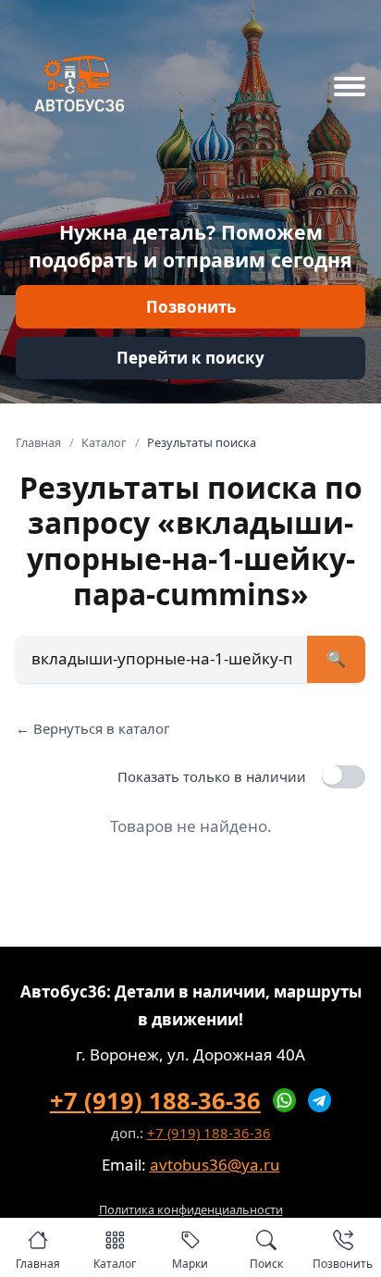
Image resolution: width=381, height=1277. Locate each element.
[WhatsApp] (285, 1100)
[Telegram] (320, 1100)
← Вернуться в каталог (92, 728)
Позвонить (191, 306)
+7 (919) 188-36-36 (155, 1100)
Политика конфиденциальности (191, 1210)
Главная (38, 442)
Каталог (104, 442)
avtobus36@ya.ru (215, 1164)
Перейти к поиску (190, 357)
